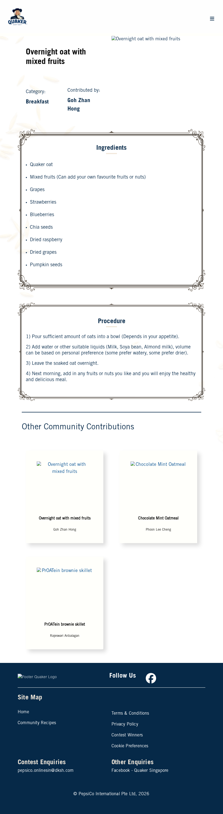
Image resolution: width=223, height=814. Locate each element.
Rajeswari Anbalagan (64, 636)
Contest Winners (127, 735)
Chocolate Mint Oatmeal (158, 519)
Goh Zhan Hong (64, 529)
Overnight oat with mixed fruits (65, 519)
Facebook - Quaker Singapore (140, 771)
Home (23, 712)
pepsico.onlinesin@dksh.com (45, 771)
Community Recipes (37, 723)
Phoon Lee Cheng (158, 529)
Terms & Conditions (130, 713)
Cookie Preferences (130, 746)
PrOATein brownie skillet (64, 625)
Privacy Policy (125, 724)
